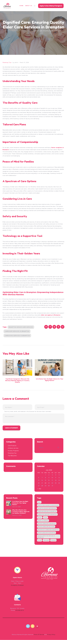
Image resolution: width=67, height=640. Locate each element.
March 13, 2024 (24, 62)
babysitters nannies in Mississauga (48, 505)
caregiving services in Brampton (17, 335)
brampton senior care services (21, 327)
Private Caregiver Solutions (46, 526)
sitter (39, 540)
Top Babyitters (12, 455)
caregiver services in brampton (17, 331)
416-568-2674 (19, 610)
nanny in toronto (43, 520)
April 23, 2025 (16, 506)
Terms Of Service (39, 634)
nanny (45, 517)
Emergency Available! (17, 585)
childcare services (13, 448)
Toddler (53, 540)
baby (39, 502)
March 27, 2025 (16, 515)
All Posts (15, 31)
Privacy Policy (51, 634)
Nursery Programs (13, 450)
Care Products (12, 445)
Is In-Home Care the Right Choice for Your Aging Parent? (49, 379)
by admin (16, 62)
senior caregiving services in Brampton (46, 536)
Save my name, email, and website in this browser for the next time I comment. (27, 411)
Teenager (46, 540)
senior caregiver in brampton (46, 532)
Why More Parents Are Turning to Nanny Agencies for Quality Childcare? (20, 511)
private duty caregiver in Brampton (48, 529)
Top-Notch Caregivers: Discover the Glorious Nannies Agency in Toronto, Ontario (17, 380)
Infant (40, 517)
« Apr (39, 488)
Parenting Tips (25, 31)
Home (7, 31)
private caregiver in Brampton (47, 523)
